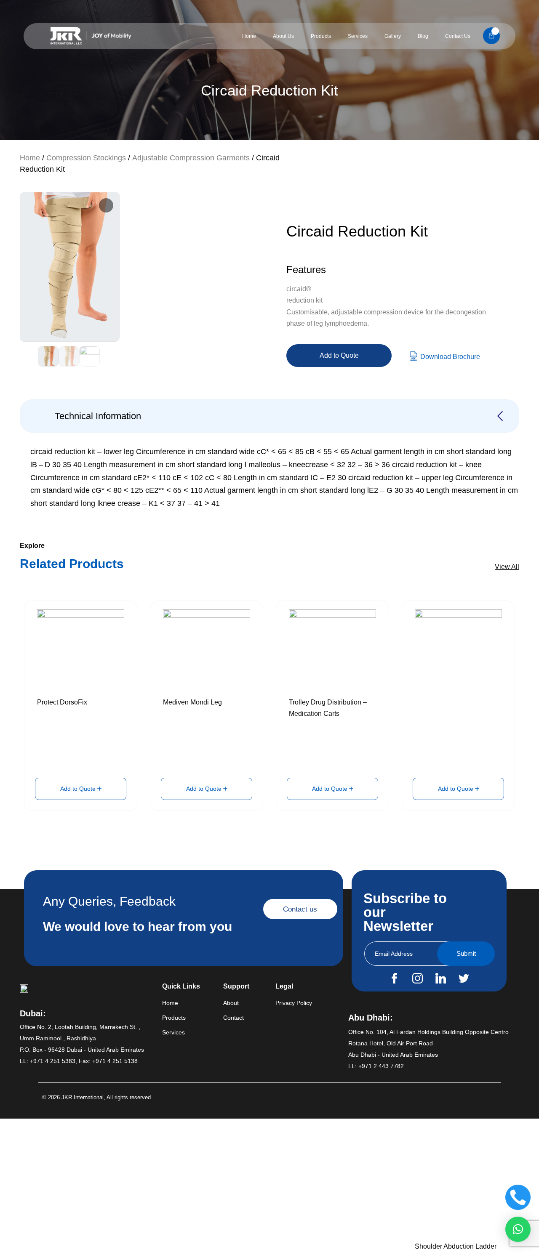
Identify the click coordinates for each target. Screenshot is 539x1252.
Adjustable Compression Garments (191, 158)
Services (358, 36)
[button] (518, 1229)
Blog (423, 36)
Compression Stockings (86, 158)
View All (507, 566)
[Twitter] (463, 978)
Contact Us (457, 36)
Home (249, 36)
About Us (283, 36)
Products (321, 36)
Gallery (392, 36)
